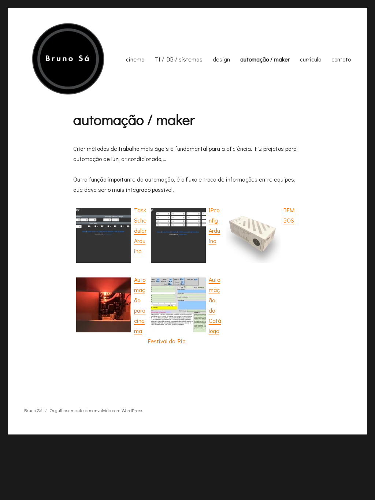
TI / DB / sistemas (179, 59)
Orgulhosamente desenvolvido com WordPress (96, 410)
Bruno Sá (33, 410)
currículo (310, 59)
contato (341, 59)
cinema (135, 59)
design (221, 59)
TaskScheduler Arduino (140, 230)
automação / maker (265, 59)
